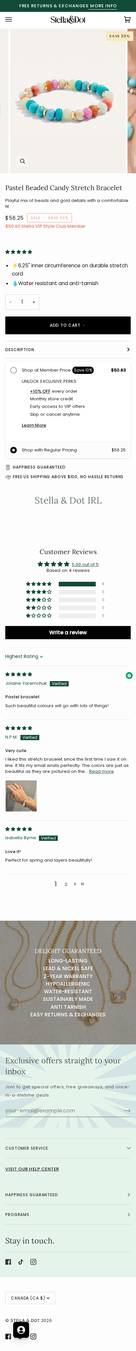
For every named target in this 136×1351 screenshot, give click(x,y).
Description (19, 349)
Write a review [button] (68, 632)
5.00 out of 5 (85, 564)
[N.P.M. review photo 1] (21, 796)
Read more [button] (101, 771)
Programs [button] (17, 1214)
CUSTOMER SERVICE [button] (26, 1148)
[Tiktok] (21, 1262)
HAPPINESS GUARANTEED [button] (31, 1195)
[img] (18, 674)
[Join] (122, 1110)
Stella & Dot (25, 1320)
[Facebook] (8, 1262)
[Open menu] (15, 19)
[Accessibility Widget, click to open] (129, 675)
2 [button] (66, 884)
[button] (18, 252)
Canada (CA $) (28, 1298)
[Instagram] (33, 1262)
